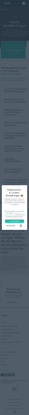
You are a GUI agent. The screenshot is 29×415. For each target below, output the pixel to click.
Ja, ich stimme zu (14, 221)
